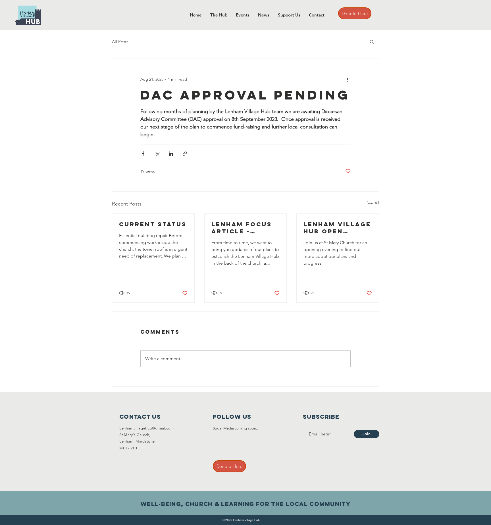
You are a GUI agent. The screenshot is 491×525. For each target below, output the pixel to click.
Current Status (153, 224)
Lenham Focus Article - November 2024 (243, 228)
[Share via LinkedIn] (171, 153)
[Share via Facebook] (143, 153)
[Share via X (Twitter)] (157, 153)
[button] (372, 41)
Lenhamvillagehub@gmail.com (146, 428)
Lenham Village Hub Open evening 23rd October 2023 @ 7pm (337, 228)
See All (373, 203)
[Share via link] (185, 153)
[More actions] (347, 79)
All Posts (120, 41)
